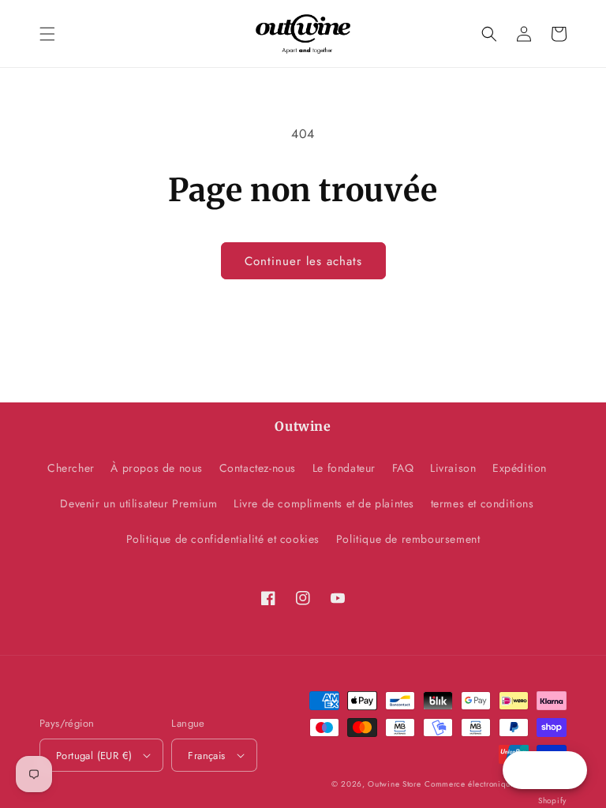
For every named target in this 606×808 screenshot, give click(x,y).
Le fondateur (344, 468)
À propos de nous (156, 468)
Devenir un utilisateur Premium (138, 503)
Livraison (453, 468)
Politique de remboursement (408, 539)
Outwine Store (394, 784)
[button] (47, 34)
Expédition (519, 468)
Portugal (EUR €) (94, 755)
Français (206, 755)
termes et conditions (482, 503)
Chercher (71, 468)
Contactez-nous (257, 468)
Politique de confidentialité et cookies (223, 539)
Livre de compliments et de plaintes (324, 503)
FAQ (403, 468)
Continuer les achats (303, 261)
